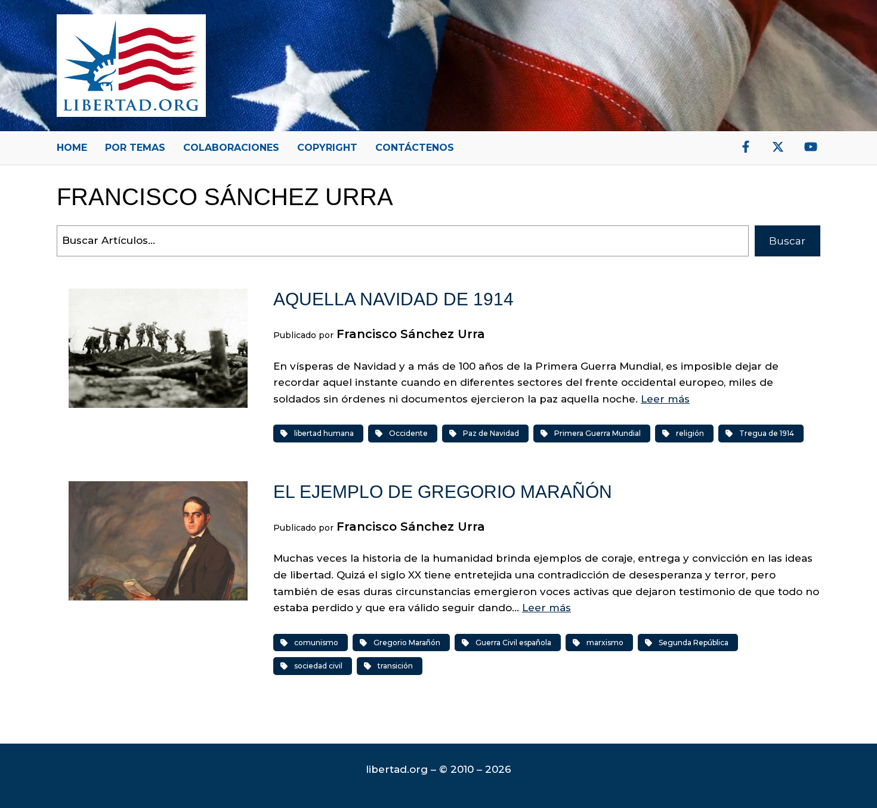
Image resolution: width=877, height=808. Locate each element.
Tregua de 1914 (766, 433)
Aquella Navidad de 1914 (393, 299)
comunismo (316, 642)
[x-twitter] (778, 147)
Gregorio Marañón (406, 642)
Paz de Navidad (491, 433)
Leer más (665, 399)
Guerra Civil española (513, 642)
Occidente (408, 433)
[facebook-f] (746, 147)
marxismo (604, 642)
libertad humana (324, 433)
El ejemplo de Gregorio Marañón (442, 491)
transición (395, 665)
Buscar (787, 241)
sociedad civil (318, 665)
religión (690, 433)
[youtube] (810, 146)
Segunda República (693, 642)
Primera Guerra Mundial (597, 433)
